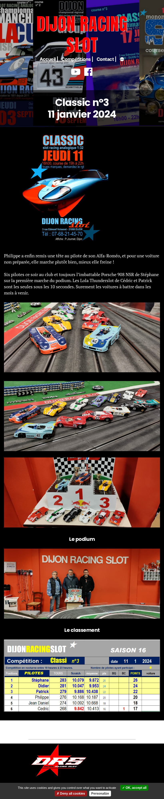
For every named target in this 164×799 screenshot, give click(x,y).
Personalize (100, 793)
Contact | (107, 59)
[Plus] (122, 59)
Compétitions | (77, 59)
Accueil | (49, 59)
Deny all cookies (72, 793)
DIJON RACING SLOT (82, 34)
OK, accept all (135, 787)
